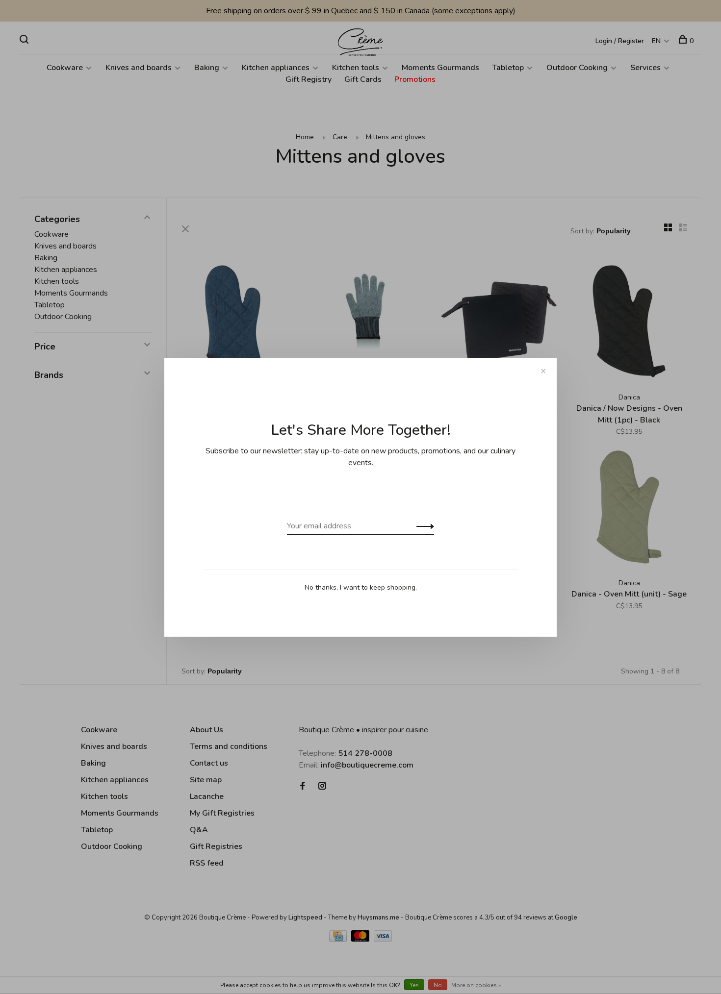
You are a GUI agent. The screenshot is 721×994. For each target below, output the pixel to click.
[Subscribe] (422, 526)
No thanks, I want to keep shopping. (361, 587)
